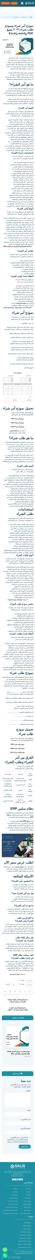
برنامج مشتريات (19, 867)
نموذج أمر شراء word (17, 422)
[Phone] (5, 1255)
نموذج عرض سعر (15, 974)
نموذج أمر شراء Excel (17, 426)
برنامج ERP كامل (25, 821)
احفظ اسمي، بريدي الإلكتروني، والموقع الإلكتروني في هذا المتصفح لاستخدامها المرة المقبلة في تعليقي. (17, 1140)
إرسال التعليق (24, 1146)
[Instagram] (15, 1179)
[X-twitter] (20, 1179)
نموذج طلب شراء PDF (17, 744)
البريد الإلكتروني (25, 1119)
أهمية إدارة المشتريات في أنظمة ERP (14, 246)
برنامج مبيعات (18, 307)
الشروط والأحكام (16, 1257)
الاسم (28, 1110)
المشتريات (7, 984)
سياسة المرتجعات (21, 303)
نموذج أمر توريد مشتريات (14, 599)
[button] (22, 3)
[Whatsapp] (13, 1179)
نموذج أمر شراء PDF (17, 418)
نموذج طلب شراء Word (17, 748)
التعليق (28, 1091)
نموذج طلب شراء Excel (17, 752)
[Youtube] (17, 1179)
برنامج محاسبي (14, 430)
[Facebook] (22, 1179)
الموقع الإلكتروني (25, 1128)
